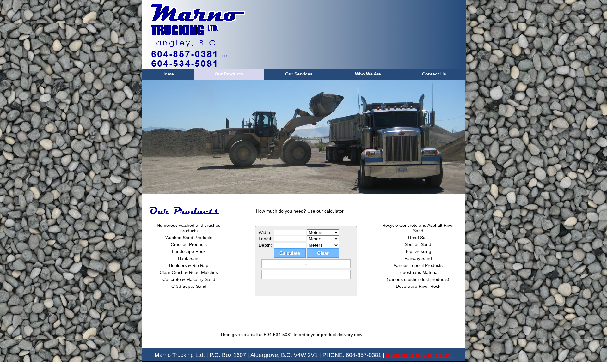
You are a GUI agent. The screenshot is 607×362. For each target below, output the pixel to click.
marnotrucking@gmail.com (420, 355)
